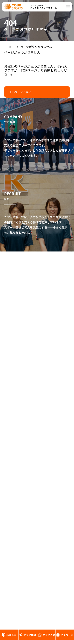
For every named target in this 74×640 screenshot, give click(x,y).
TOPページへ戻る (19, 92)
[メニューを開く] (68, 7)
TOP (11, 46)
